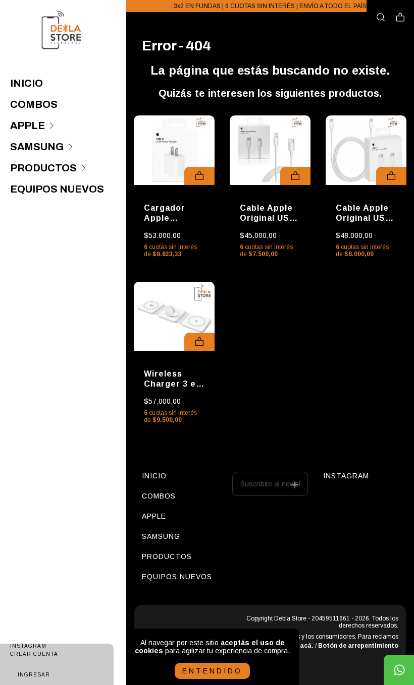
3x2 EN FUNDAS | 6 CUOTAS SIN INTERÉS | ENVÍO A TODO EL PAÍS (270, 6)
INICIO (26, 83)
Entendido (212, 671)
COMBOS (34, 104)
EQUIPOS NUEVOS (57, 189)
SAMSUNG (37, 146)
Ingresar (34, 674)
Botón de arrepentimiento (358, 645)
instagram (338, 476)
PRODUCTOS (43, 167)
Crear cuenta (34, 654)
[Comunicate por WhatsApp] (399, 670)
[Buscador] (381, 18)
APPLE (27, 125)
